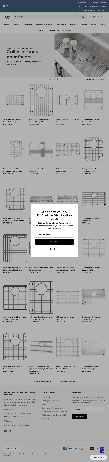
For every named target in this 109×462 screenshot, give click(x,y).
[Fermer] (75, 206)
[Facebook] (51, 249)
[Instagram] (54, 249)
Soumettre (54, 242)
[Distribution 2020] (58, 249)
